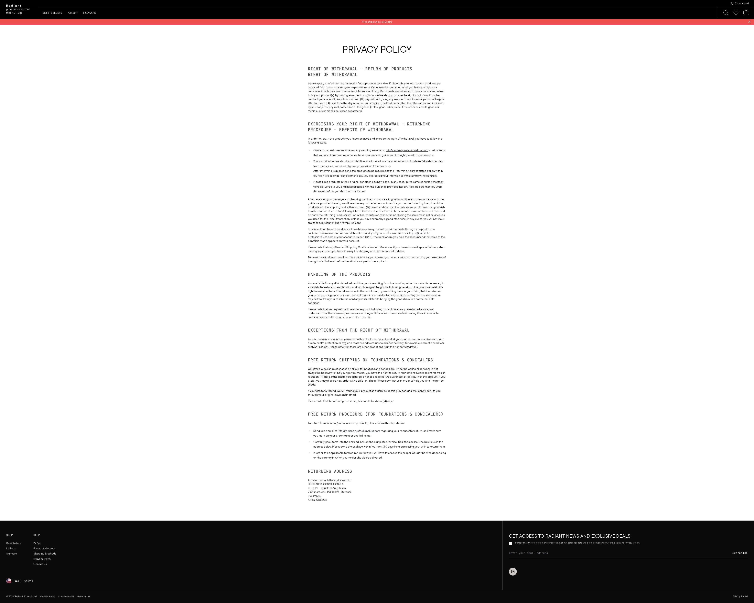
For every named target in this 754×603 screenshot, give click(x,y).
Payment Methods (44, 548)
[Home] (18, 9)
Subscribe (740, 553)
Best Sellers (52, 13)
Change (28, 580)
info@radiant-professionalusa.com (407, 150)
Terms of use (83, 596)
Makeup (11, 548)
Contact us (40, 564)
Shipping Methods (44, 553)
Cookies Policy (66, 596)
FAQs (36, 543)
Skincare (11, 553)
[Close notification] (749, 21)
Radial (744, 596)
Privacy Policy (47, 596)
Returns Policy (42, 558)
